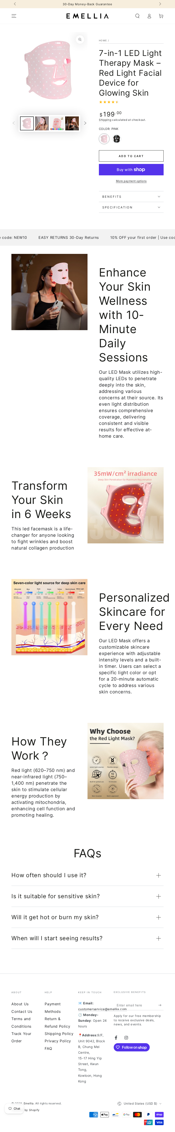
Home (103, 40)
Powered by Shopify (25, 1110)
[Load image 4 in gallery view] (72, 123)
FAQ (48, 1048)
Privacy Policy (58, 1041)
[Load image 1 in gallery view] (27, 123)
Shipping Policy (59, 1033)
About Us (20, 1004)
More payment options (131, 181)
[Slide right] (160, 4)
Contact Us (21, 1011)
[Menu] (14, 16)
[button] (137, 16)
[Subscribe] (161, 1005)
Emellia (29, 1103)
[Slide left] (15, 4)
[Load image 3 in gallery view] (57, 123)
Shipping (105, 119)
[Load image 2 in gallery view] (42, 123)
